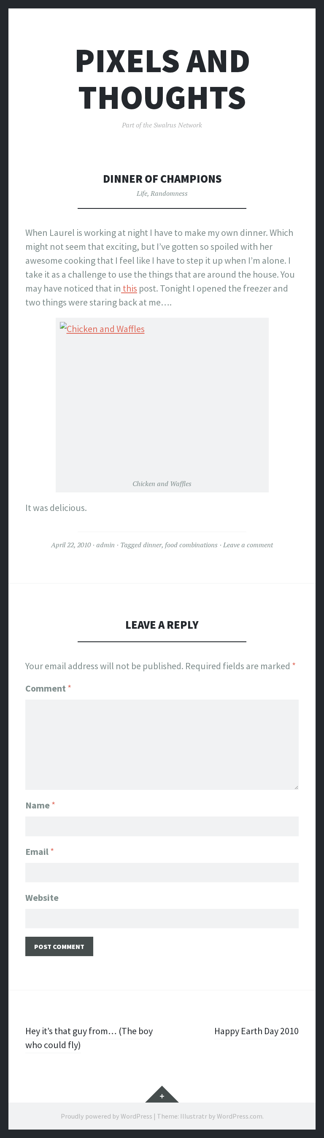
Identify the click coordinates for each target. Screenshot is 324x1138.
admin (105, 544)
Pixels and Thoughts (162, 79)
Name (40, 805)
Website (42, 897)
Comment (48, 688)
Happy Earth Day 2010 (256, 1031)
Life (142, 193)
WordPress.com (239, 1116)
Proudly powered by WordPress (106, 1116)
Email (39, 851)
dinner (152, 544)
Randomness (169, 193)
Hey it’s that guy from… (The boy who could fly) (89, 1038)
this (129, 288)
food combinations (191, 544)
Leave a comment (248, 544)
